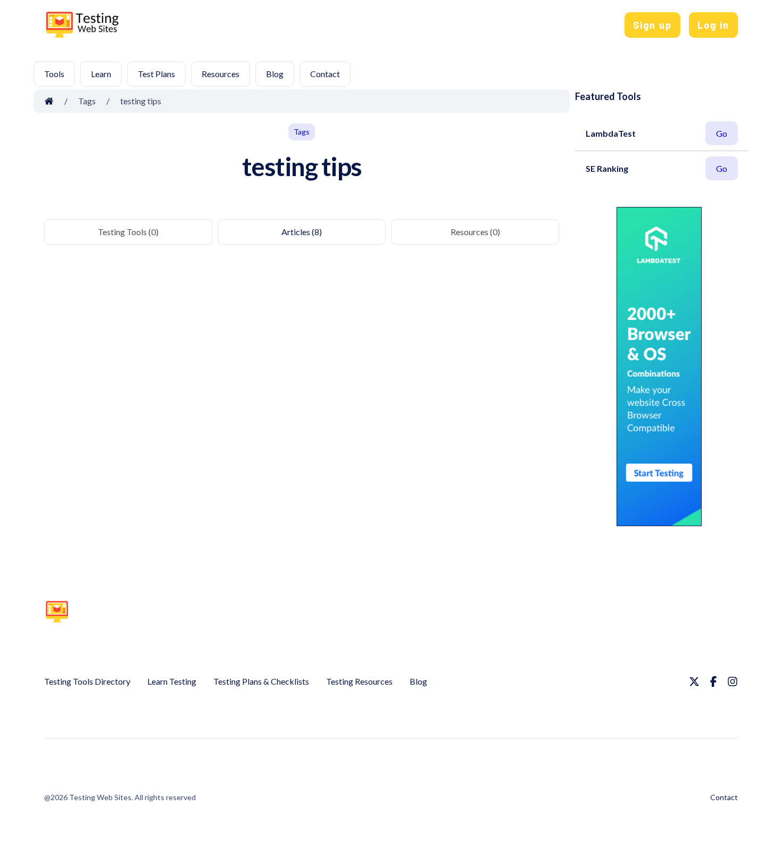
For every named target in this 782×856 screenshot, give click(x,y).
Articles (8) (301, 232)
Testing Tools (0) (128, 232)
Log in (713, 25)
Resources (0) (475, 232)
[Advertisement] (393, 27)
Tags (302, 131)
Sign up (652, 25)
